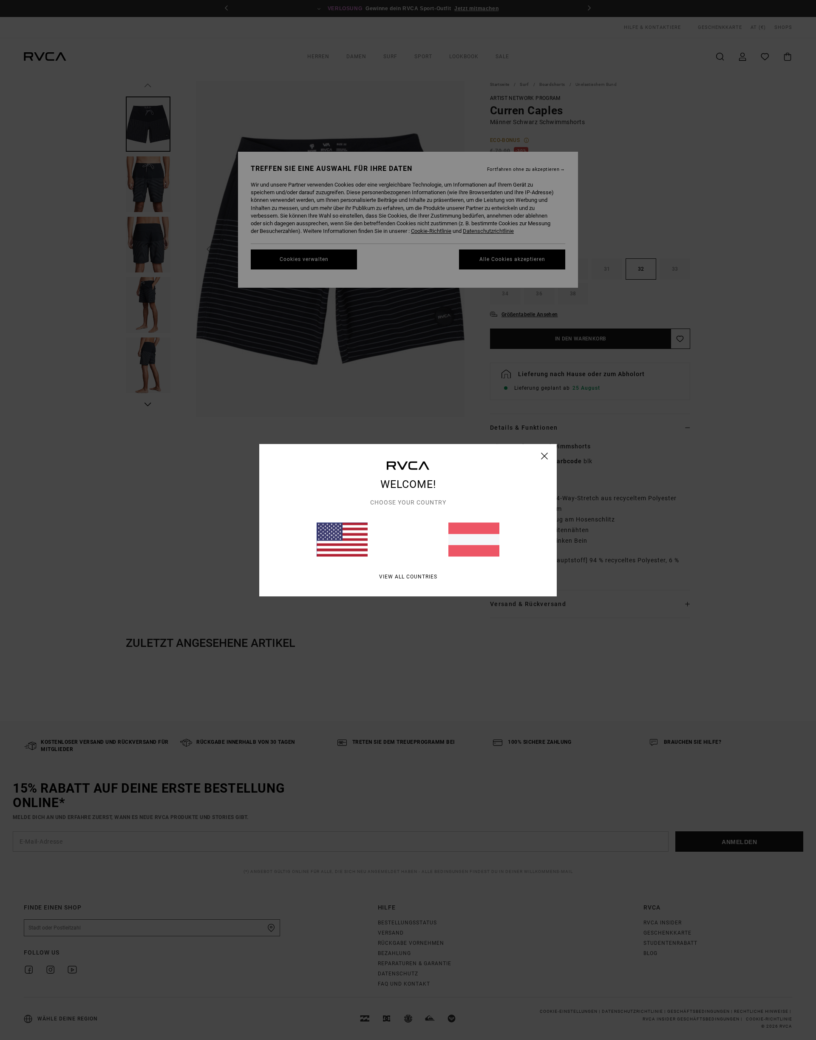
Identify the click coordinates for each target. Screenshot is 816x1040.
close (544, 455)
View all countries (408, 576)
